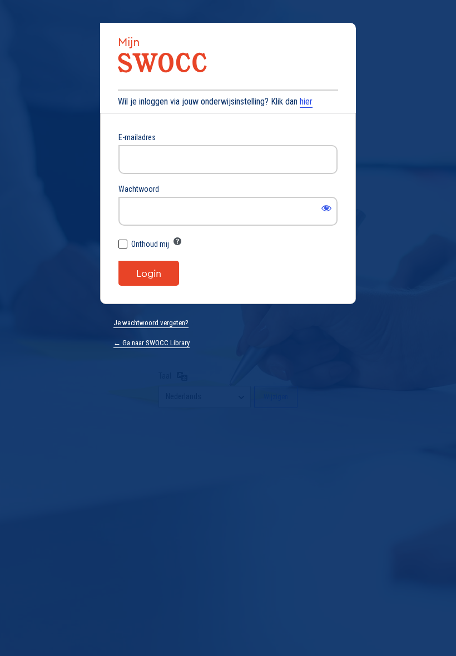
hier (306, 101)
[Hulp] (177, 241)
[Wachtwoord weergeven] (326, 208)
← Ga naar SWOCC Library (151, 343)
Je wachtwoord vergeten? (151, 323)
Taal (164, 375)
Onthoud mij (150, 244)
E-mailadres (137, 137)
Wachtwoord (138, 189)
